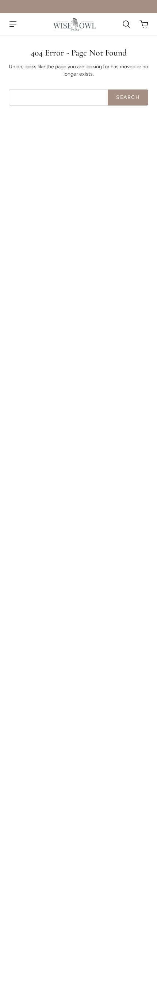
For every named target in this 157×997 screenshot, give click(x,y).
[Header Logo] (74, 24)
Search (128, 97)
